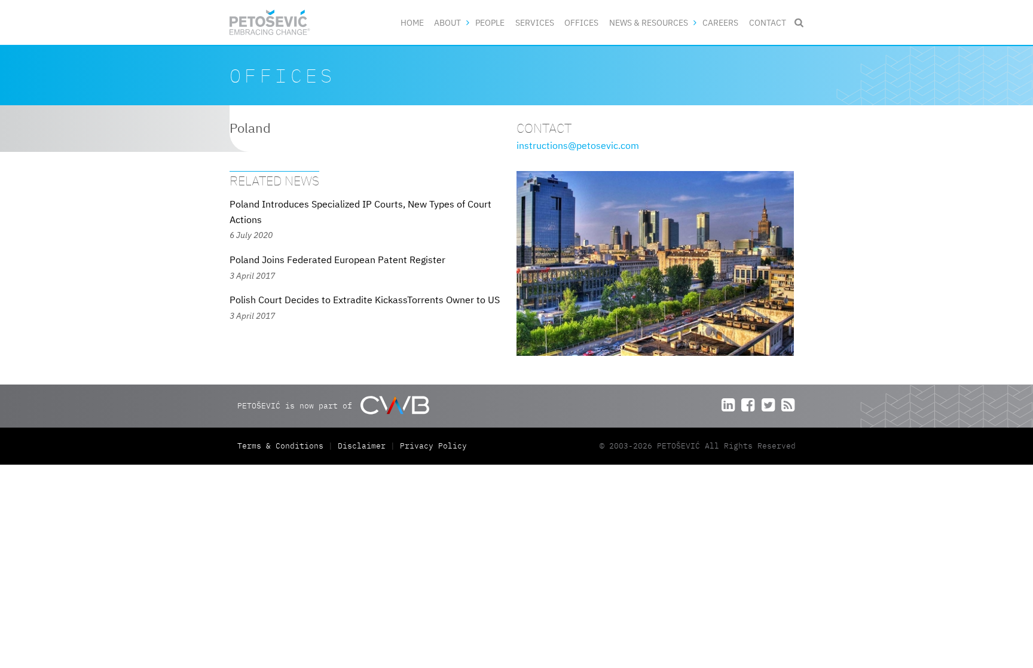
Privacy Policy (433, 446)
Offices (581, 22)
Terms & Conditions (282, 446)
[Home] (270, 22)
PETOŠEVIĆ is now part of (297, 405)
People (490, 22)
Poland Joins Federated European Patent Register (337, 260)
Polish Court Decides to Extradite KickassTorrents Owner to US (365, 300)
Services (534, 22)
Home (412, 22)
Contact (767, 22)
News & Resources (648, 22)
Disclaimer (362, 446)
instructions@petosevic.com (577, 145)
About (447, 22)
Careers (720, 22)
